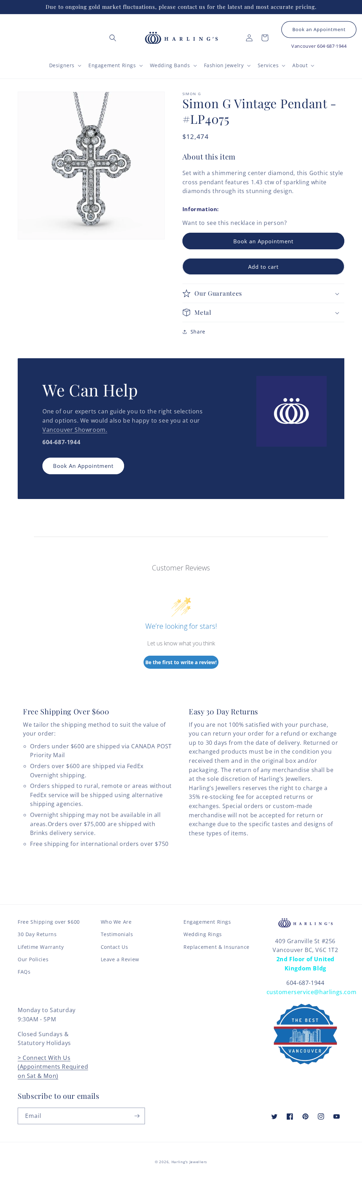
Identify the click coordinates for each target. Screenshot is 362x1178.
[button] (113, 38)
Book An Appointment (83, 465)
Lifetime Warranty (41, 947)
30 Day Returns (37, 934)
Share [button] (198, 331)
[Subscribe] (137, 1116)
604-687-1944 (305, 983)
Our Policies (33, 959)
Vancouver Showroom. (74, 430)
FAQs (24, 971)
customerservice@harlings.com (312, 992)
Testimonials (117, 934)
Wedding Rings (202, 934)
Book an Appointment (319, 30)
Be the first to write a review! (181, 662)
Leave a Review (120, 959)
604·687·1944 (331, 46)
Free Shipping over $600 (49, 921)
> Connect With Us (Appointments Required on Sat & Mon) (53, 1067)
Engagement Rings (207, 921)
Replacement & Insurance (216, 947)
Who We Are (116, 921)
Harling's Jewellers (189, 1161)
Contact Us (114, 947)
